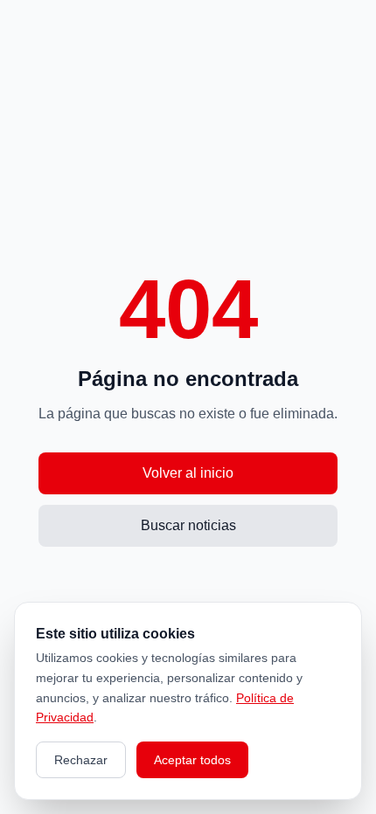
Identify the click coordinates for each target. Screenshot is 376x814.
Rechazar (81, 760)
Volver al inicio (188, 473)
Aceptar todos (192, 760)
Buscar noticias (188, 525)
